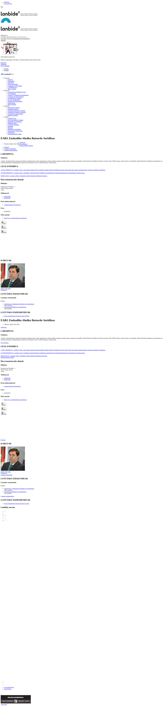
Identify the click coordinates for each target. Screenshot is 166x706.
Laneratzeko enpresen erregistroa (17, 112)
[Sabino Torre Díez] (13, 287)
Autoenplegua (11, 103)
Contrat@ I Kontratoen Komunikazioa (18, 95)
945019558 (7, 196)
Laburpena (4, 327)
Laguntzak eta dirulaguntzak (15, 114)
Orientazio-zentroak (13, 109)
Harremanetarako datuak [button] (26, 145)
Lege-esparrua (4, 342)
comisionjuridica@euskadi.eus (12, 205)
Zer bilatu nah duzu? (6, 37)
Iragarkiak (10, 126)
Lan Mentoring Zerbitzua (14, 98)
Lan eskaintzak (12, 93)
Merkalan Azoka (12, 123)
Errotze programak (13, 84)
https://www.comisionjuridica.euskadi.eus (15, 218)
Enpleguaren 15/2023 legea (15, 131)
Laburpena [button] (22, 142)
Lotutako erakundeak (6, 475)
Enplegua (10, 79)
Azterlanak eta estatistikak (15, 121)
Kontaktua (3, 64)
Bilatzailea (3, 35)
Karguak (3, 440)
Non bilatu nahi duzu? (7, 38)
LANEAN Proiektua (13, 124)
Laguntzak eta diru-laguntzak (16, 96)
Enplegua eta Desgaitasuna (15, 101)
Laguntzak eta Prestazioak (15, 86)
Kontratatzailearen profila (14, 134)
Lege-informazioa (9, 687)
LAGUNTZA (8, 3)
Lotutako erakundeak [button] (10, 148)
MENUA (6, 2)
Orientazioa (11, 82)
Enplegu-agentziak (13, 115)
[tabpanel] (83, 158)
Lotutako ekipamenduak (7, 496)
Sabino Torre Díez (6, 288)
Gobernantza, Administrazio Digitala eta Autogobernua (19, 304)
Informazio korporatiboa (14, 129)
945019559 (7, 198)
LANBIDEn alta (12, 87)
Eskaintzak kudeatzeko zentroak (16, 110)
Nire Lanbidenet (5, 66)
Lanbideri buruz (12, 118)
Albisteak (10, 128)
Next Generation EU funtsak (15, 120)
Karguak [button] (6, 147)
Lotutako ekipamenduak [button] (10, 150)
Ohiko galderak (12, 89)
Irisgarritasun (7, 689)
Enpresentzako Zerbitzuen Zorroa (17, 92)
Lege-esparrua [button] (23, 144)
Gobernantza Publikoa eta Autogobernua (15, 307)
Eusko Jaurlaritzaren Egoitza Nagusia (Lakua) (16, 316)
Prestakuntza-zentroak (14, 107)
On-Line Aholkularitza (14, 100)
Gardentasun (11, 132)
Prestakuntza (11, 81)
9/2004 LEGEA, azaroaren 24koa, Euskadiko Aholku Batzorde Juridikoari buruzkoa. (24, 176)
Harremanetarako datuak (7, 357)
